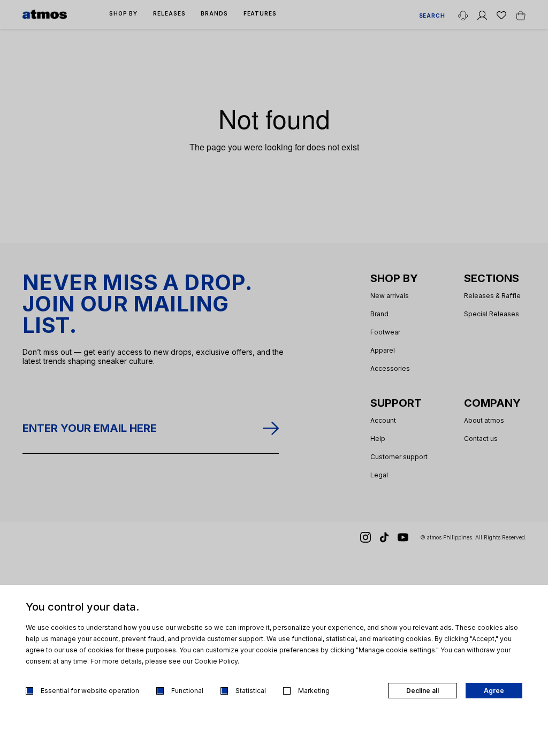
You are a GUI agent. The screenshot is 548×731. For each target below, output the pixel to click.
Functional (187, 691)
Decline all (422, 691)
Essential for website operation (90, 691)
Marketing (314, 691)
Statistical (250, 691)
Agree (494, 691)
